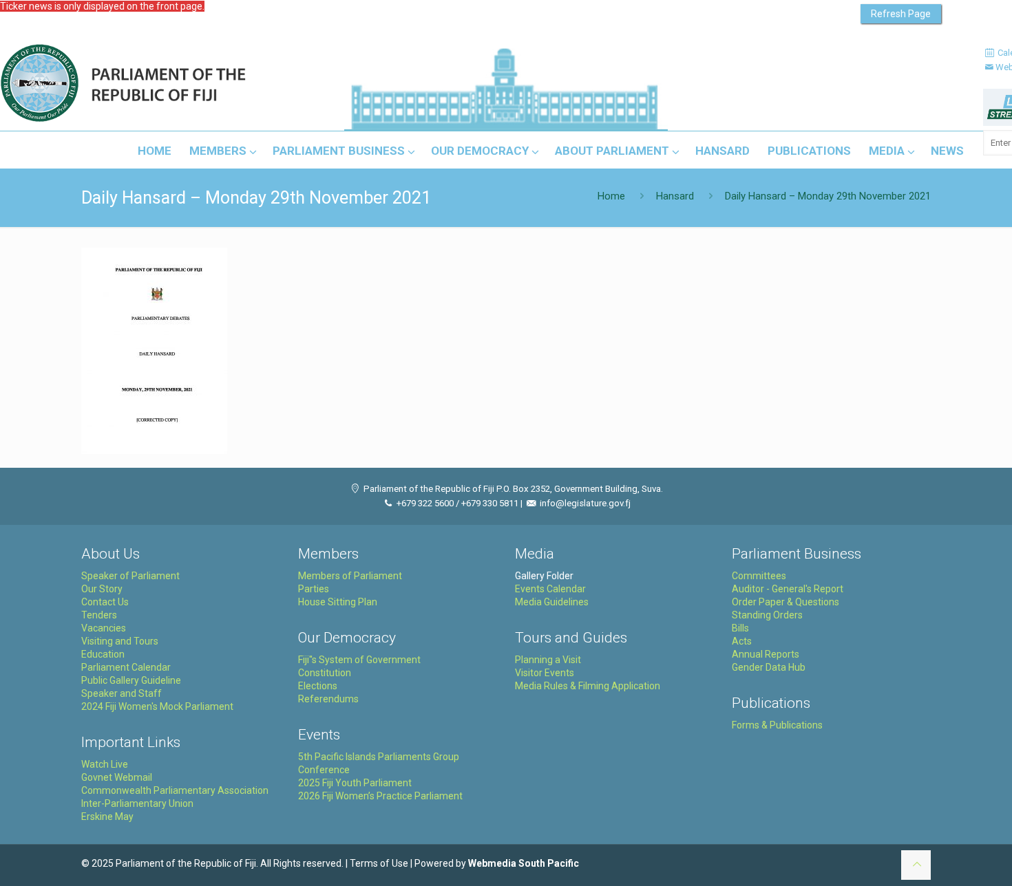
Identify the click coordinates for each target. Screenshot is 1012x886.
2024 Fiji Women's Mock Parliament (157, 706)
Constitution (324, 672)
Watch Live (104, 764)
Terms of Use (379, 863)
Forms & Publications (777, 725)
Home (611, 196)
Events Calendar (550, 588)
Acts (742, 641)
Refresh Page (901, 13)
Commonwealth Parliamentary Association (174, 790)
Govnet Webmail (116, 777)
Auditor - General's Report (787, 588)
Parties (313, 588)
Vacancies (103, 628)
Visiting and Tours (119, 641)
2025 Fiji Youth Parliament (355, 782)
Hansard (675, 196)
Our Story (102, 588)
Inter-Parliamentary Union (137, 803)
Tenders (99, 614)
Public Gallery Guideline (131, 680)
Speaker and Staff (121, 693)
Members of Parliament (350, 575)
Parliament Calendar (126, 667)
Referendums (328, 698)
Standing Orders (767, 614)
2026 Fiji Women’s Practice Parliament (380, 795)
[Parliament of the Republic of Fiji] (180, 84)
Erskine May (107, 816)
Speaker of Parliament (130, 575)
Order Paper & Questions (785, 601)
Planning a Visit (548, 659)
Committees (759, 575)
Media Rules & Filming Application (587, 685)
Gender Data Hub (768, 667)
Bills (740, 628)
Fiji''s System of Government (359, 659)
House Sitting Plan (337, 601)
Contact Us (105, 601)
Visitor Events (544, 672)
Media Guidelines (552, 601)
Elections (317, 685)
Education (103, 654)
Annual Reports (765, 654)
